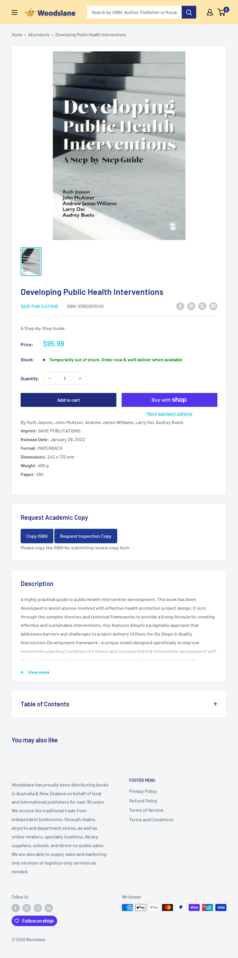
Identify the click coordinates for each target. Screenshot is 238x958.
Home (17, 34)
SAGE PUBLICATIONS (39, 306)
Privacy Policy (143, 791)
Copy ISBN (37, 536)
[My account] (210, 12)
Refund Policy (143, 800)
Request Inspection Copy (85, 536)
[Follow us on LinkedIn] (49, 908)
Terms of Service (146, 810)
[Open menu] (14, 12)
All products (39, 34)
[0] (221, 12)
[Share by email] (213, 305)
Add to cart (68, 400)
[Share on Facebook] (180, 305)
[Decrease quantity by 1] (49, 378)
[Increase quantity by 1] (80, 378)
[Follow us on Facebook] (16, 908)
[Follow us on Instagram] (38, 908)
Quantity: (30, 378)
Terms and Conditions (151, 819)
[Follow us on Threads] (27, 908)
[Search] (189, 12)
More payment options (169, 413)
